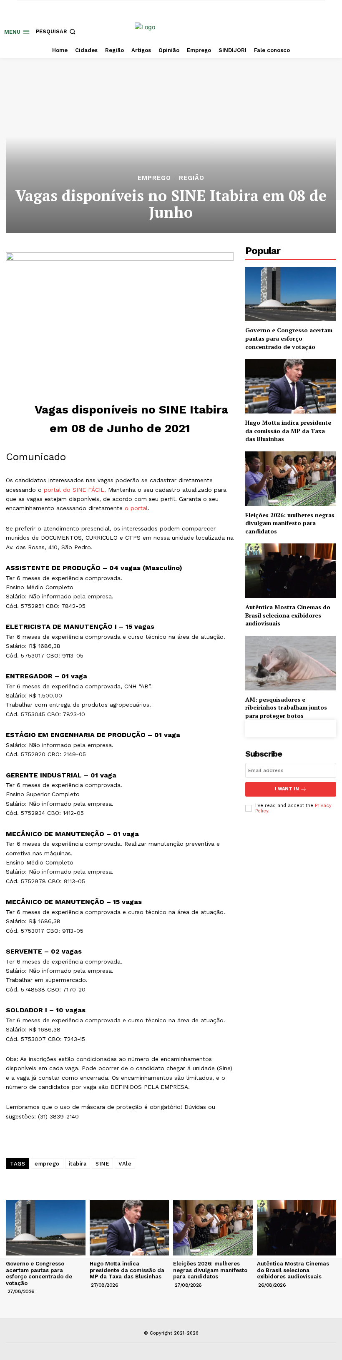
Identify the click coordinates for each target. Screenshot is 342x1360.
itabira (78, 1164)
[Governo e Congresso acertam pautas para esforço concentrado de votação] (290, 294)
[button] (56, 31)
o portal (136, 508)
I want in (287, 789)
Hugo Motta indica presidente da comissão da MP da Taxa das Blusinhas (288, 430)
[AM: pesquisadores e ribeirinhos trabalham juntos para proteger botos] (290, 663)
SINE (102, 1164)
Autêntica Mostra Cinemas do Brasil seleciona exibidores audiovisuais (287, 615)
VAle (124, 1164)
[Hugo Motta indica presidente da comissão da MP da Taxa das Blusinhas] (290, 386)
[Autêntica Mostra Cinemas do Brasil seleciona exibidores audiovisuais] (290, 570)
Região (191, 178)
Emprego (154, 178)
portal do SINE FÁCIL (74, 489)
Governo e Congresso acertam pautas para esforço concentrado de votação (288, 338)
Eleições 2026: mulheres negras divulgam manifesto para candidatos (289, 523)
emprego (47, 1164)
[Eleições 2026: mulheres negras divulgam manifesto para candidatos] (290, 478)
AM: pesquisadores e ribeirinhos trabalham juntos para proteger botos (286, 707)
